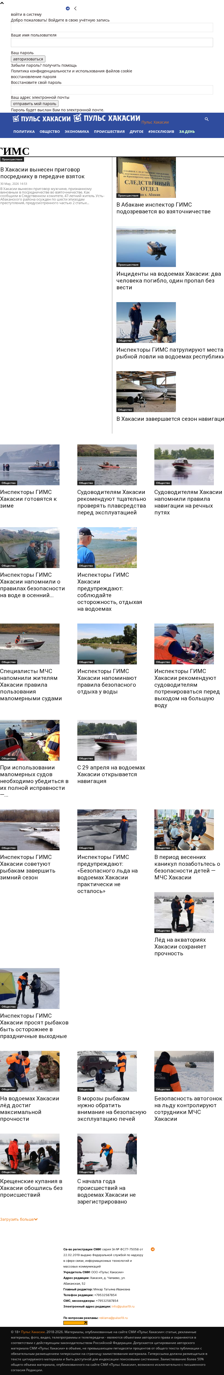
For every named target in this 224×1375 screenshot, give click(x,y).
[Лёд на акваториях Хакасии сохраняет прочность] (189, 912)
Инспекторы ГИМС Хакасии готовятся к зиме (28, 499)
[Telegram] (68, 8)
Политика (24, 131)
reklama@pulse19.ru (113, 1318)
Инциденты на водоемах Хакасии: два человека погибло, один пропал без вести (168, 281)
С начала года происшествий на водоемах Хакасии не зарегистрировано (106, 1191)
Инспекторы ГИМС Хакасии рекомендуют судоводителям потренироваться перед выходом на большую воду (187, 688)
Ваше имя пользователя (34, 35)
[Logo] (42, 122)
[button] (206, 119)
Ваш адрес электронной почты (40, 97)
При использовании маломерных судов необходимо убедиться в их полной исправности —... (34, 781)
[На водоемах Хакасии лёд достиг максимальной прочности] (35, 1071)
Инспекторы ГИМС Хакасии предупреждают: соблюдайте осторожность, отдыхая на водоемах (109, 592)
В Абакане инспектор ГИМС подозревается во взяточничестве (163, 208)
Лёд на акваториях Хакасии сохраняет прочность (180, 947)
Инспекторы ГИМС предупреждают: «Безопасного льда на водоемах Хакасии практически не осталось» (107, 874)
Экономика (77, 131)
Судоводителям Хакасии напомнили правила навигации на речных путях (188, 502)
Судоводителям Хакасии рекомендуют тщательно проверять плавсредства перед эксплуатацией (111, 502)
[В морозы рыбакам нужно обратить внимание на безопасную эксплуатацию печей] (112, 1071)
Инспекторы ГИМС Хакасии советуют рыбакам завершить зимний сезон (27, 867)
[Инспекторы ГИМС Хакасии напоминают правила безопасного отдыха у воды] (112, 644)
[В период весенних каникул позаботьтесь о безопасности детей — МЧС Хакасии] (189, 829)
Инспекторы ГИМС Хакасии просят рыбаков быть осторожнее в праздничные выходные (34, 1025)
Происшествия (109, 131)
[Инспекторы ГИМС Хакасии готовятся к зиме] (35, 464)
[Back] (75, 8)
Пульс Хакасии (33, 1332)
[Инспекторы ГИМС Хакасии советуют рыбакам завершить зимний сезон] (35, 829)
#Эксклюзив (161, 131)
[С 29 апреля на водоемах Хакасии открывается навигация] (112, 740)
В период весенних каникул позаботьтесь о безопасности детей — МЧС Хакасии (187, 867)
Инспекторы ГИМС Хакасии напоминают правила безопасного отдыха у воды (107, 681)
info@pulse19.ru (123, 1306)
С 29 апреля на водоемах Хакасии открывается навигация (111, 774)
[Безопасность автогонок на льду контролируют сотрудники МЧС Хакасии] (189, 1071)
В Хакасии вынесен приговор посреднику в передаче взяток (42, 173)
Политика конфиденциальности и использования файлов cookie (71, 70)
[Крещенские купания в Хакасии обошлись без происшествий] (35, 1154)
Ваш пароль (22, 52)
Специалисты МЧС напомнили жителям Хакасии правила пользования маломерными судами (31, 685)
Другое (136, 131)
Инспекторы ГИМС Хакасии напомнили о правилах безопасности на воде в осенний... (32, 585)
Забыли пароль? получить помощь (44, 65)
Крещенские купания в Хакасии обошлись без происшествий (31, 1188)
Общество (50, 131)
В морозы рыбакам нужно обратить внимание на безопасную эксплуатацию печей (111, 1108)
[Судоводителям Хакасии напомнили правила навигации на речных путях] (189, 464)
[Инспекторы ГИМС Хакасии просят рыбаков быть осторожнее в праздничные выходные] (35, 988)
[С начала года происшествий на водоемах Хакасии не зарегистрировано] (112, 1154)
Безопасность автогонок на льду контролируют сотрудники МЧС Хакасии (188, 1108)
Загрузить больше (17, 1219)
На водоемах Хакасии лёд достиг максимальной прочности (29, 1108)
